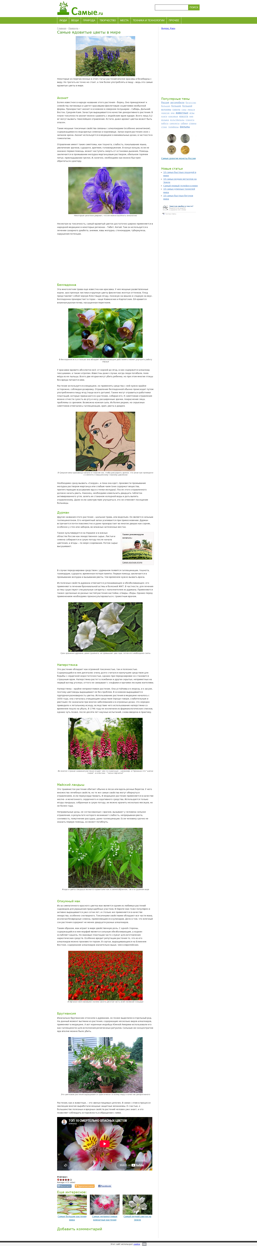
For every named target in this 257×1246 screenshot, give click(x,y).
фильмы (185, 126)
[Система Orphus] (179, 215)
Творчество (107, 20)
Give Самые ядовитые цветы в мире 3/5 (66, 1180)
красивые (173, 116)
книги (164, 116)
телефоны (173, 127)
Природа (89, 20)
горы (183, 109)
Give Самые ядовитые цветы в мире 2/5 (63, 1180)
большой (187, 106)
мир (191, 116)
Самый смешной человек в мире (179, 158)
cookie (137, 1244)
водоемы (166, 109)
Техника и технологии (148, 20)
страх (164, 127)
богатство (191, 102)
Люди (63, 20)
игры (191, 113)
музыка (165, 120)
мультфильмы (177, 120)
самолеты (175, 123)
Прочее (174, 20)
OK (144, 1244)
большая (165, 106)
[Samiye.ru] (81, 8)
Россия (165, 102)
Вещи (75, 20)
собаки (184, 123)
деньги (191, 109)
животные (182, 112)
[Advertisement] (104, 259)
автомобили (177, 102)
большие (176, 106)
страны (192, 123)
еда (172, 113)
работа (164, 123)
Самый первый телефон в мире (180, 186)
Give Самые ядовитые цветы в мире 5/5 (71, 1180)
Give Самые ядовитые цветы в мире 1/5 (61, 1180)
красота (183, 116)
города (176, 109)
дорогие (165, 113)
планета (190, 120)
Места (124, 20)
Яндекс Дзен (168, 28)
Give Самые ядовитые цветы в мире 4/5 (68, 1180)
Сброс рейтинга (58, 1180)
